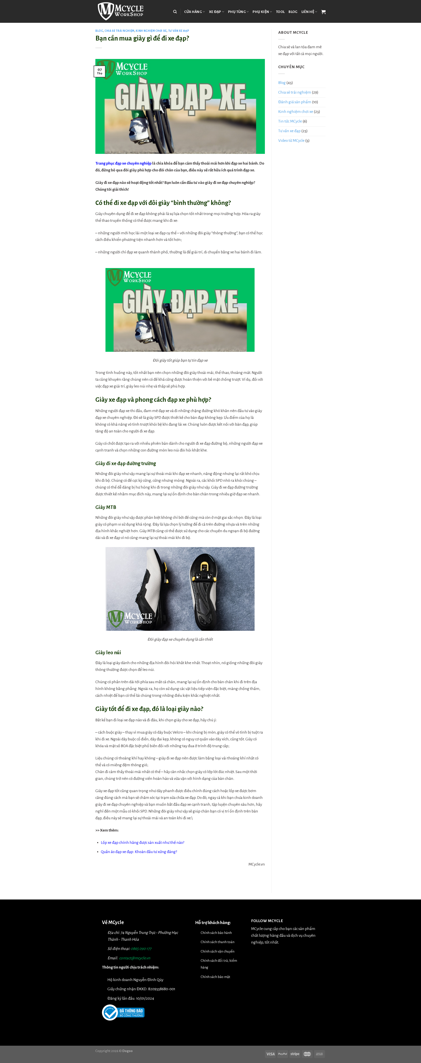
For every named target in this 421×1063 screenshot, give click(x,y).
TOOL (280, 12)
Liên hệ (307, 12)
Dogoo (127, 1051)
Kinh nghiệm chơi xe (151, 30)
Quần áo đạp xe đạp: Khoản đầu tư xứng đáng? (139, 852)
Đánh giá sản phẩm (294, 102)
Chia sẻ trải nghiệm (119, 30)
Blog (293, 12)
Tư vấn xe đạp (178, 30)
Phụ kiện (261, 12)
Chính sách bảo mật (215, 977)
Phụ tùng (237, 12)
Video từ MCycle (291, 141)
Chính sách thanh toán (217, 942)
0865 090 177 (141, 949)
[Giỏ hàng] (323, 12)
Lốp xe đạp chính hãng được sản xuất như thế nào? (142, 843)
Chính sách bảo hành (216, 933)
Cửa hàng (193, 12)
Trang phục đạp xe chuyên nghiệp (123, 163)
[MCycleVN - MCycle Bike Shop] (123, 11)
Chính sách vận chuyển (217, 951)
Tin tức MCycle (290, 121)
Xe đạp (215, 12)
